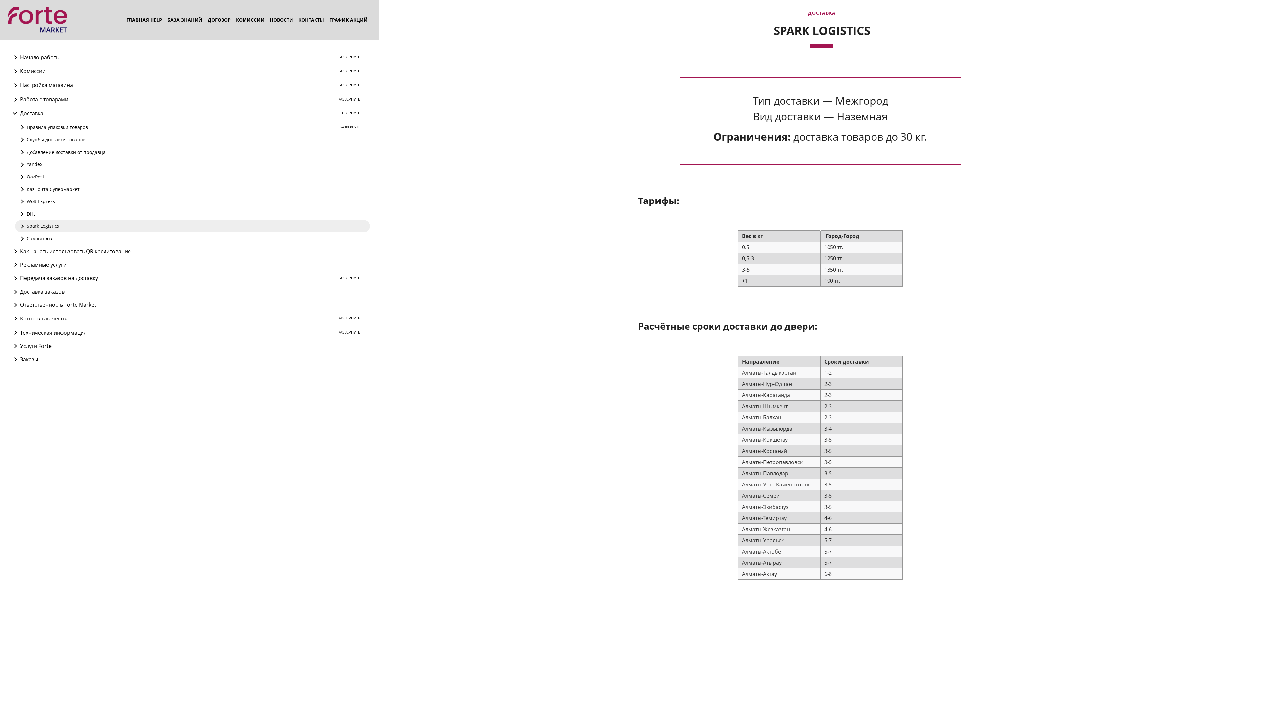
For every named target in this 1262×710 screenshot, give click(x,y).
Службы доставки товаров (56, 139)
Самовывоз (39, 238)
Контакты (311, 20)
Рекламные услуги (43, 264)
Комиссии (250, 20)
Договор (219, 20)
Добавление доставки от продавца (66, 152)
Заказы (29, 359)
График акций (348, 20)
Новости (281, 20)
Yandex (34, 164)
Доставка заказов (42, 291)
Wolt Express (41, 201)
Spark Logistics (43, 226)
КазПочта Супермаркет (53, 189)
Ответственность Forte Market (58, 304)
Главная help (144, 20)
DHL (31, 214)
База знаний (184, 20)
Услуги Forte (36, 346)
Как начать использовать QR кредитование (75, 251)
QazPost (35, 177)
